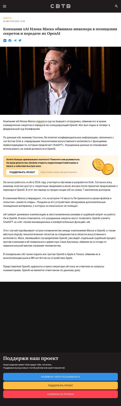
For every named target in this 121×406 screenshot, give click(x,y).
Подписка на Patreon (60, 394)
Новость (7, 18)
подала (40, 121)
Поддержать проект (60, 385)
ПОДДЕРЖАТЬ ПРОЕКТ (22, 172)
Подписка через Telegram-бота (60, 377)
